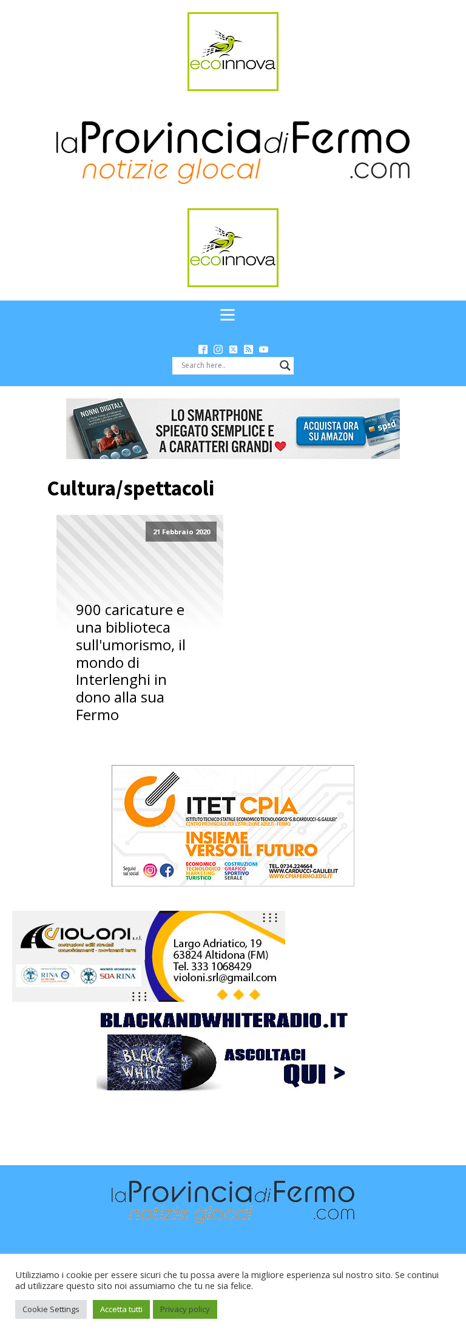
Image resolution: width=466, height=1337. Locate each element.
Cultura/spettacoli (130, 488)
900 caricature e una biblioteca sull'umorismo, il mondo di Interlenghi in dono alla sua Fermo (131, 662)
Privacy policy (185, 1309)
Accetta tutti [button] (121, 1309)
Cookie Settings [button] (50, 1309)
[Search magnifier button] (285, 365)
